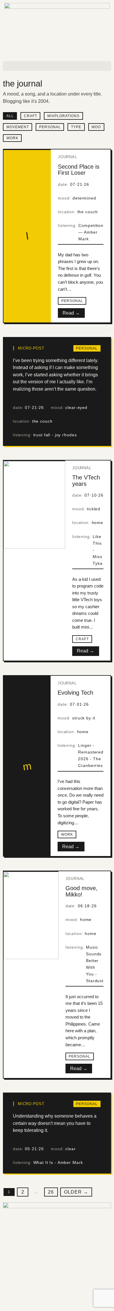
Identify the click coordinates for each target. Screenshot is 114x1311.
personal (50, 127)
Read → (71, 312)
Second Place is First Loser (78, 170)
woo (96, 127)
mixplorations (63, 116)
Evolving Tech (75, 693)
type (76, 127)
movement (17, 127)
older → (76, 1192)
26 (51, 1192)
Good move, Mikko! (81, 891)
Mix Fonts (53, 1296)
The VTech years (86, 480)
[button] (57, 66)
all (10, 116)
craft (30, 116)
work (12, 138)
